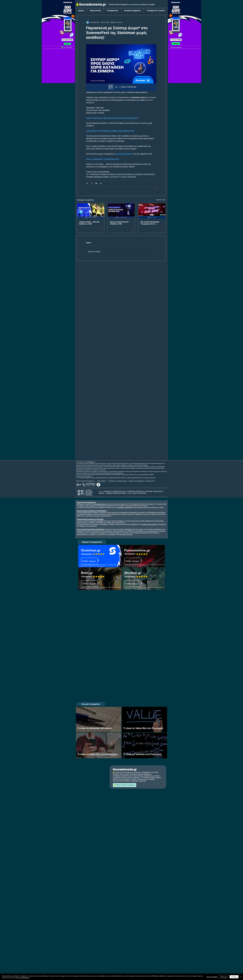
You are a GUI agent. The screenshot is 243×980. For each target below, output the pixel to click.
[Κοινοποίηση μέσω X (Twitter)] (92, 183)
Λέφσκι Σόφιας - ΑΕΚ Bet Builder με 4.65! (89, 223)
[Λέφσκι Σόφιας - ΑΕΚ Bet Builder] (90, 211)
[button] (132, 10)
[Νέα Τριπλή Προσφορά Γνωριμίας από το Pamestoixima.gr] (151, 211)
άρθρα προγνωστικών (150, 524)
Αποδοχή (234, 977)
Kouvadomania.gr (100, 504)
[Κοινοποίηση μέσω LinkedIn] (96, 183)
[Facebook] (98, 484)
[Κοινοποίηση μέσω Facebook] (87, 183)
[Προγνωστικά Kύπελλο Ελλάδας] (121, 211)
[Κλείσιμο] (241, 976)
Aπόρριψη (224, 977)
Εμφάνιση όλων (161, 199)
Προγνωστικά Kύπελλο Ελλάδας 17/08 (119, 223)
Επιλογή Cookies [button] (212, 977)
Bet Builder (128, 529)
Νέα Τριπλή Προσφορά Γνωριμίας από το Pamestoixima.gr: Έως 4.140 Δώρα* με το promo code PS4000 (150, 223)
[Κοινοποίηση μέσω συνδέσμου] (101, 183)
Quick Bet (100, 521)
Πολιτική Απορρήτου (23, 978)
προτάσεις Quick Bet (124, 507)
